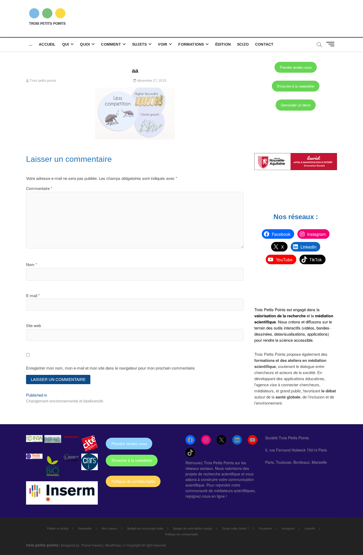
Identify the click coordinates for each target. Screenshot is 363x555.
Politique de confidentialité (133, 481)
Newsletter (85, 528)
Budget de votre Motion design (192, 528)
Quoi (85, 44)
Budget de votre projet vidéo (145, 528)
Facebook (265, 528)
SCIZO (243, 44)
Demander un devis (296, 104)
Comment (111, 44)
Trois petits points (42, 81)
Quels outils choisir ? (235, 528)
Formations (191, 44)
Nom (31, 264)
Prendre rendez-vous (296, 67)
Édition (223, 44)
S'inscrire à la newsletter (295, 86)
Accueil (47, 44)
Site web (33, 325)
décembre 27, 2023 (151, 81)
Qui (65, 44)
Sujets (139, 44)
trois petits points (42, 545)
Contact (264, 44)
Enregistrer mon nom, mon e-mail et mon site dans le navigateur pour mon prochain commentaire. (111, 368)
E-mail (33, 295)
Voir (162, 44)
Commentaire (39, 188)
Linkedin (310, 528)
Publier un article (57, 528)
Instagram (288, 528)
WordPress (113, 545)
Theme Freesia (92, 545)
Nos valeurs (109, 528)
